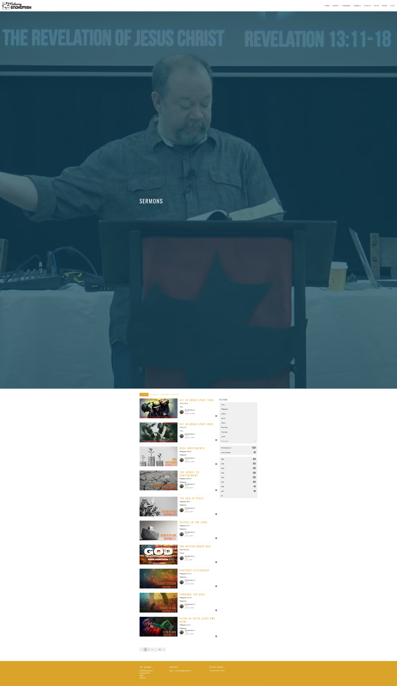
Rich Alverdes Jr (238, 448)
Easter (223, 418)
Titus (223, 405)
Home (327, 5)
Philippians (224, 409)
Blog (376, 5)
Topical (223, 414)
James (223, 423)
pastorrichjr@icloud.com (183, 671)
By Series (154, 394)
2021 (238, 482)
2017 (238, 491)
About (336, 5)
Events (367, 5)
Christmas (224, 432)
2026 (238, 459)
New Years (224, 427)
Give (392, 5)
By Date (144, 394)
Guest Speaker (238, 452)
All (222, 496)
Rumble (357, 5)
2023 (238, 473)
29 (159, 649)
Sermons (346, 5)
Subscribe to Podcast (170, 394)
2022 (238, 477)
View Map (143, 678)
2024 (238, 468)
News (384, 5)
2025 (238, 464)
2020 (238, 486)
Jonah (223, 437)
